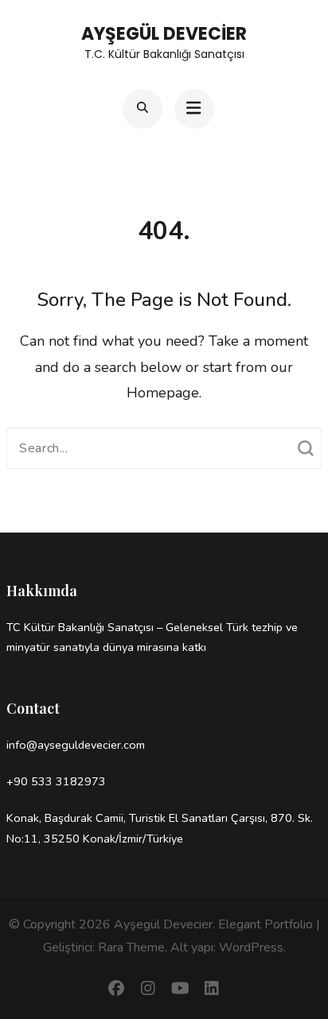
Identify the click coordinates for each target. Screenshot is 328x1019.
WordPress (251, 947)
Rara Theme (131, 947)
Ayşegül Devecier (164, 33)
